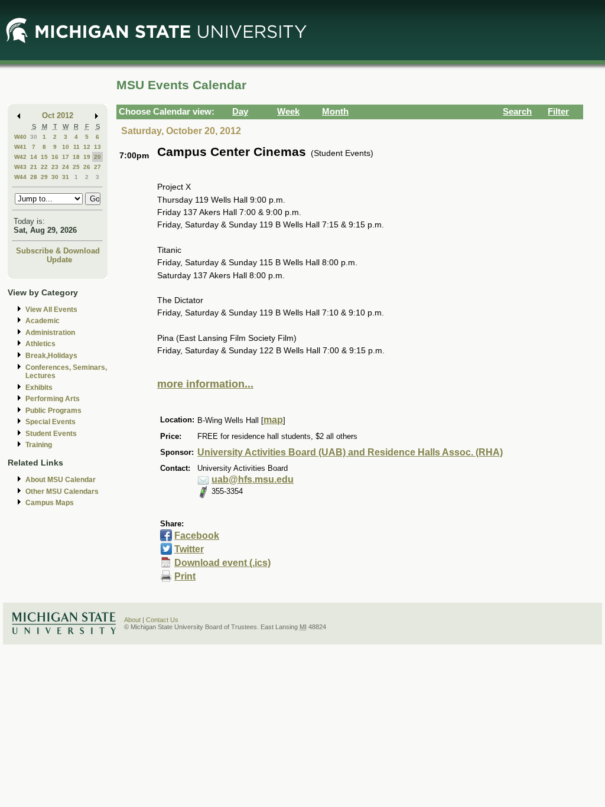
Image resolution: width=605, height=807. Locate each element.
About (132, 619)
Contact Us (162, 619)
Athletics (40, 344)
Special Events (50, 422)
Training (38, 445)
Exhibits (39, 387)
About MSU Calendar (60, 480)
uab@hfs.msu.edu (253, 479)
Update (59, 259)
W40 (20, 137)
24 (65, 167)
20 (97, 157)
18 (76, 157)
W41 (20, 147)
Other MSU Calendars (62, 491)
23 (54, 167)
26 (86, 167)
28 (33, 177)
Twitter (189, 549)
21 (33, 167)
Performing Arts (52, 399)
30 (33, 137)
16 (54, 157)
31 (65, 177)
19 (86, 157)
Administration (50, 332)
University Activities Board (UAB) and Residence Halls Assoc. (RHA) (350, 452)
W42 (20, 157)
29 (44, 177)
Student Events (51, 433)
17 (65, 157)
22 (44, 167)
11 (76, 147)
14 (33, 157)
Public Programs (53, 410)
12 (86, 147)
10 (65, 147)
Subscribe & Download (58, 250)
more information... (205, 384)
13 (97, 147)
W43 (20, 167)
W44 (20, 177)
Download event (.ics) (222, 563)
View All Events (51, 309)
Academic (42, 321)
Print (185, 576)
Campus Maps (49, 503)
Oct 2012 (57, 115)
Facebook (196, 536)
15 (44, 157)
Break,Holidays (51, 356)
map (273, 420)
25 (76, 167)
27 (97, 167)
